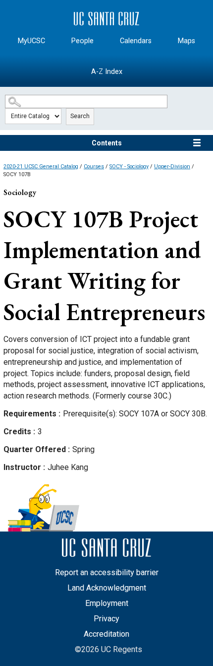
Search (80, 116)
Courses (94, 166)
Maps (186, 41)
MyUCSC (31, 41)
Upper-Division (172, 166)
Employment (106, 603)
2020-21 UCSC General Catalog (40, 166)
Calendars (136, 41)
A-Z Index (106, 71)
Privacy (106, 618)
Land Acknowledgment (106, 588)
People (82, 41)
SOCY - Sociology (129, 166)
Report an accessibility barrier (107, 572)
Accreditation (106, 634)
